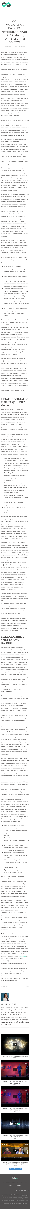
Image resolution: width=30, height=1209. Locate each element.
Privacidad (23, 1183)
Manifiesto (6, 1183)
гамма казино (22, 956)
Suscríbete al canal (16, 1169)
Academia (18, 1185)
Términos (15, 1183)
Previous (4, 986)
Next (26, 986)
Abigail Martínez (20, 46)
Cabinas (11, 1185)
